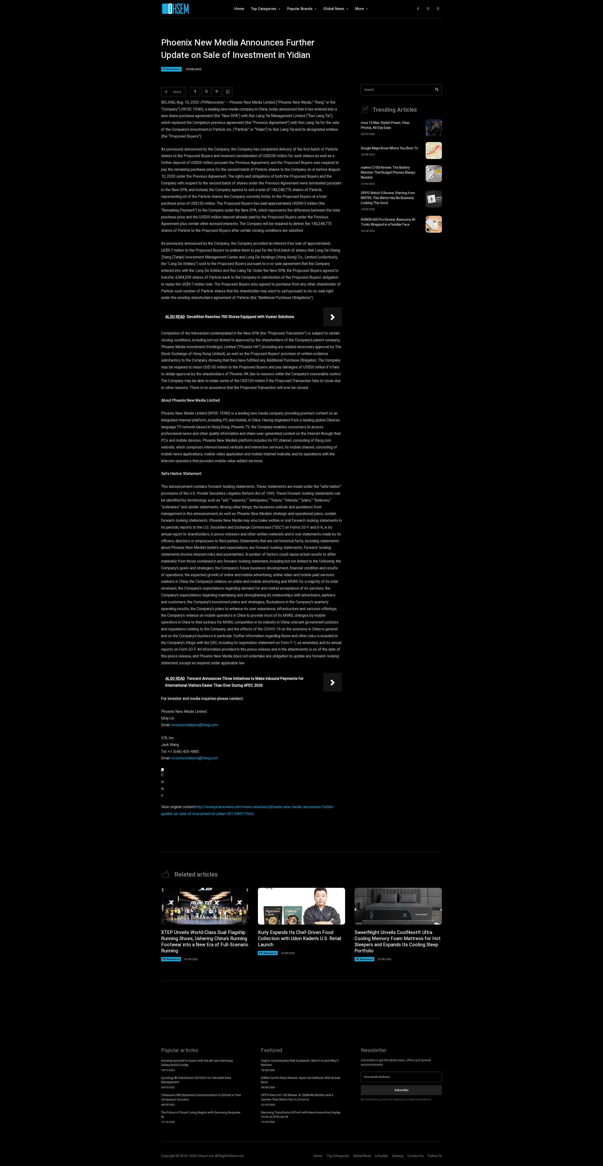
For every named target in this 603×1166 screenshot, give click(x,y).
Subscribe (401, 1090)
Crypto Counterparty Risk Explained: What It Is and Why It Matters (299, 1062)
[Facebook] (418, 9)
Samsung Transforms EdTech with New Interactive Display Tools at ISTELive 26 (300, 1114)
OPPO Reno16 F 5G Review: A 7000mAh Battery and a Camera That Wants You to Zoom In (297, 1097)
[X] (438, 9)
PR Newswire (171, 69)
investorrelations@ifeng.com (194, 725)
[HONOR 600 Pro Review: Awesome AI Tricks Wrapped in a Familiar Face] (434, 224)
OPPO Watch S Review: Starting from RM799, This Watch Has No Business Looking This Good (388, 198)
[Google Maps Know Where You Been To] (434, 150)
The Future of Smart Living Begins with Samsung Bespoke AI (200, 1114)
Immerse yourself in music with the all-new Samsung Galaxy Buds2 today (197, 1062)
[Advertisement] (401, 277)
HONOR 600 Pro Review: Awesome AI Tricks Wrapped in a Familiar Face (388, 222)
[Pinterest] (216, 91)
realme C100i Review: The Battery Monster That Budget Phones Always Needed (388, 172)
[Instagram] (428, 9)
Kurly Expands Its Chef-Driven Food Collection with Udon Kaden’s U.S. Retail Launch (299, 938)
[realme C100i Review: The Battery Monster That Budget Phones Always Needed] (434, 173)
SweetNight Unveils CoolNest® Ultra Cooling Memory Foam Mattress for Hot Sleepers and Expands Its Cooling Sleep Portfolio (397, 941)
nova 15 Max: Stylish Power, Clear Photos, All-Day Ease (385, 125)
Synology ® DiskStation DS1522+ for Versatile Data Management (196, 1080)
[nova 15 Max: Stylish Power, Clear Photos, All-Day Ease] (434, 127)
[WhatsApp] (227, 91)
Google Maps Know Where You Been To (389, 148)
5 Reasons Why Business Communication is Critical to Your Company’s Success (201, 1097)
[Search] (437, 90)
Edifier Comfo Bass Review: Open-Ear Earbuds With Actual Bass (300, 1080)
